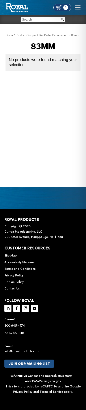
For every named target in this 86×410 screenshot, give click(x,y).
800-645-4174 (14, 325)
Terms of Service (51, 391)
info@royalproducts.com (21, 351)
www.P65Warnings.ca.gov (43, 381)
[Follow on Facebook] (16, 308)
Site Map (10, 255)
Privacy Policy (14, 275)
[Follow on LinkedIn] (7, 308)
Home (9, 35)
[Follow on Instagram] (25, 308)
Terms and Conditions (20, 268)
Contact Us (12, 288)
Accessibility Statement (20, 262)
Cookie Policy (14, 282)
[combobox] (43, 19)
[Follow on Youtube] (34, 308)
